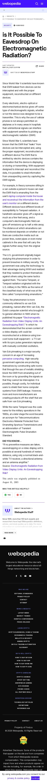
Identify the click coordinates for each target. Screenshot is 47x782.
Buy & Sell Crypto (23, 653)
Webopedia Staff (28, 72)
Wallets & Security (23, 638)
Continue (35, 778)
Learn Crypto (23, 628)
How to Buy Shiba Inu (24, 664)
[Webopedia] (12, 3)
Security (7, 25)
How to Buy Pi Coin (24, 667)
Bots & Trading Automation (23, 644)
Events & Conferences (23, 619)
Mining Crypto (23, 641)
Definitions (23, 705)
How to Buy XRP (23, 661)
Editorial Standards (23, 594)
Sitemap (23, 603)
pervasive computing (13, 358)
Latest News (23, 613)
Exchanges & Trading (23, 635)
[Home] (3, 16)
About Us (38, 721)
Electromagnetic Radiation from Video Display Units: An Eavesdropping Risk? (22, 321)
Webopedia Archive (23, 698)
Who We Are (24, 589)
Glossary (23, 647)
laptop (12, 196)
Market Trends (23, 616)
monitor (13, 203)
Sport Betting (23, 680)
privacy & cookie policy (18, 778)
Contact (23, 600)
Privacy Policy (23, 597)
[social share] (16, 576)
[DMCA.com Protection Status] (23, 738)
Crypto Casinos (23, 677)
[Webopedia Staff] (6, 70)
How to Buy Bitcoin (23, 658)
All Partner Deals (23, 692)
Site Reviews (23, 686)
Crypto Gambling (23, 673)
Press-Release (23, 622)
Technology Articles (23, 702)
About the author (23, 508)
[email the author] (5, 538)
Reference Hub (23, 708)
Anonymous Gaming (23, 683)
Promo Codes (23, 689)
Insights (10, 16)
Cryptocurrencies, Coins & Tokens (23, 632)
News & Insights (23, 609)
